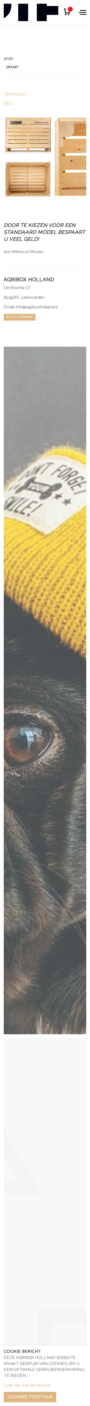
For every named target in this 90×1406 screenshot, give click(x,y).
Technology (15, 93)
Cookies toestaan (30, 1397)
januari (12, 66)
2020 (8, 58)
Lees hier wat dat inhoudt (27, 1385)
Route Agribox (19, 317)
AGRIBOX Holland (31, 12)
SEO (8, 103)
